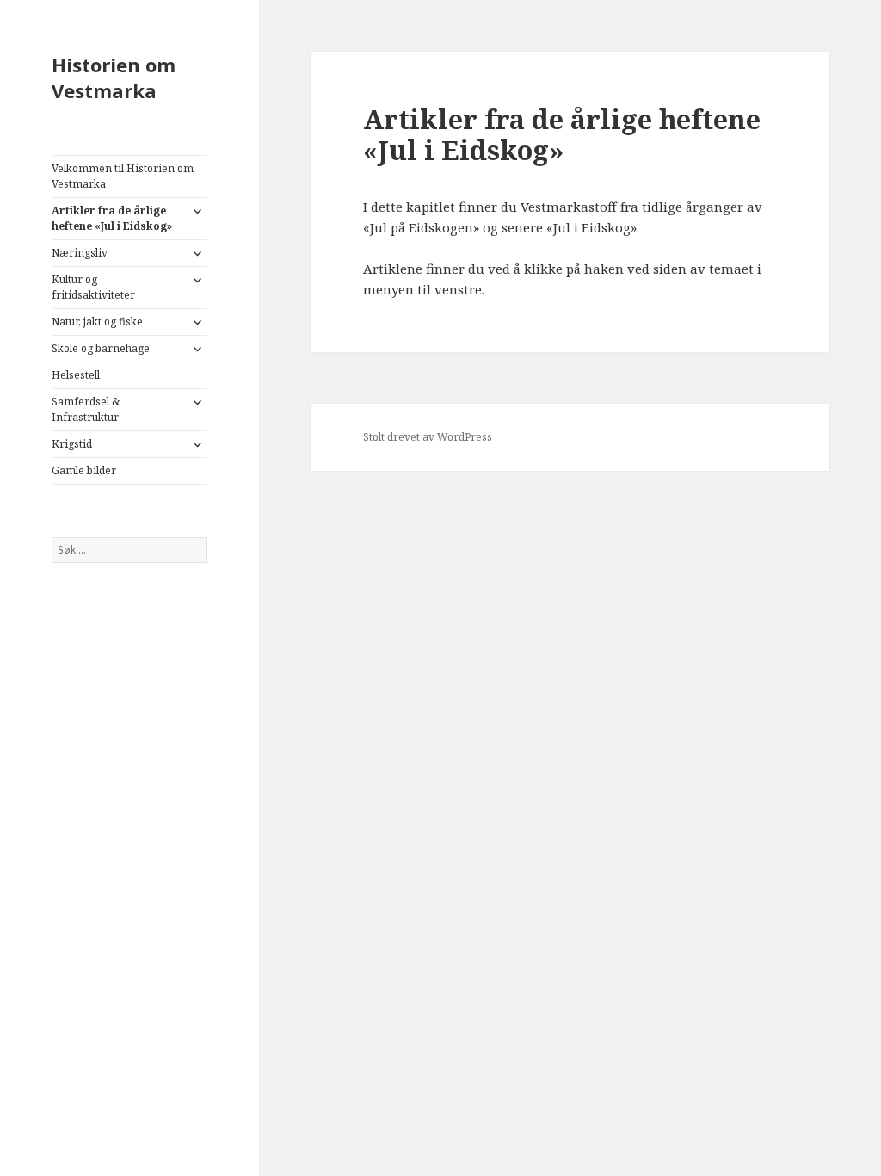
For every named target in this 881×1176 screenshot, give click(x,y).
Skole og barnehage (101, 348)
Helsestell (76, 375)
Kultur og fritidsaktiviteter (93, 287)
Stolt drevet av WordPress (427, 437)
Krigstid (72, 443)
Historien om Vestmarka (114, 77)
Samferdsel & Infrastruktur (86, 409)
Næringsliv (80, 252)
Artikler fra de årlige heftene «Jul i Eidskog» (112, 218)
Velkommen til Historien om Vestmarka (123, 176)
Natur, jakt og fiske (97, 321)
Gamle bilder (84, 470)
